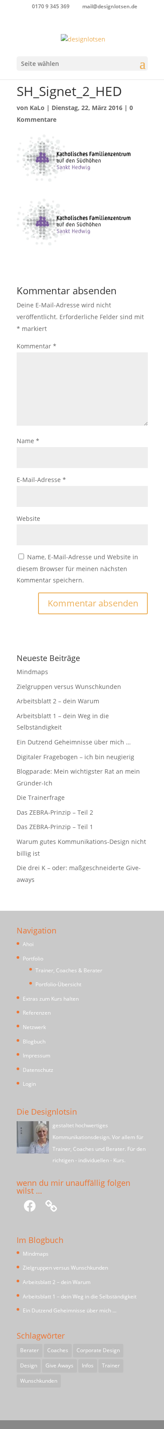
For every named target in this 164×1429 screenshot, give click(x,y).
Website (28, 518)
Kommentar (36, 346)
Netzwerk (34, 1027)
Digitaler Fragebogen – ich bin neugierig (75, 757)
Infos (88, 1365)
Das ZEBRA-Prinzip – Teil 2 (55, 812)
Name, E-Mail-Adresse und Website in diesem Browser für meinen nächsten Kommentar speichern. (77, 568)
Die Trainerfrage (41, 797)
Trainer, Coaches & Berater (68, 970)
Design (28, 1365)
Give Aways (59, 1365)
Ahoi (28, 944)
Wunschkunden (38, 1380)
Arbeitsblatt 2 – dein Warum (58, 701)
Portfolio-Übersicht (58, 984)
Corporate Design (98, 1350)
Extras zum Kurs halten (51, 998)
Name (28, 441)
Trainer (111, 1365)
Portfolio (33, 958)
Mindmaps (32, 672)
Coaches (57, 1350)
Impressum (36, 1055)
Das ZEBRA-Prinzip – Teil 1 (55, 827)
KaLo (37, 107)
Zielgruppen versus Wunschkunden (69, 686)
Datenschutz (38, 1070)
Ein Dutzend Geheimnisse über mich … (74, 742)
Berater (29, 1350)
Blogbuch (34, 1041)
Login (29, 1084)
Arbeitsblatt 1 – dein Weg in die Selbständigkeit (79, 1296)
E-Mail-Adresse (41, 479)
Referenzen (37, 1012)
